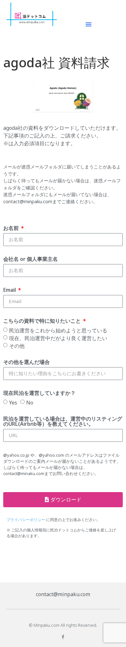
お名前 (11, 228)
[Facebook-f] (63, 637)
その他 (17, 345)
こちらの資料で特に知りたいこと (42, 321)
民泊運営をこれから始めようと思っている (58, 330)
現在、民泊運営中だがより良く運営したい (58, 337)
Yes (13, 402)
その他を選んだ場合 (26, 362)
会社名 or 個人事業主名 (30, 259)
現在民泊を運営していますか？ (39, 393)
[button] (88, 24)
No (29, 402)
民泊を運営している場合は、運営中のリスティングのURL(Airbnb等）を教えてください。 (62, 421)
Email (10, 290)
